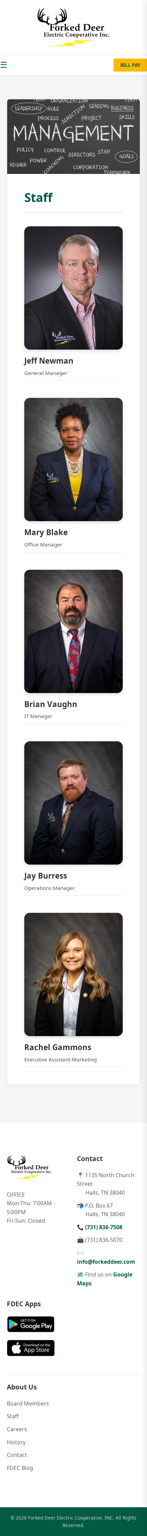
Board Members (28, 1403)
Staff (13, 1416)
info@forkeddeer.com (106, 1262)
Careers (17, 1429)
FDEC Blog (20, 1468)
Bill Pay (130, 65)
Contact (17, 1455)
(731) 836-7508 (103, 1227)
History (16, 1442)
